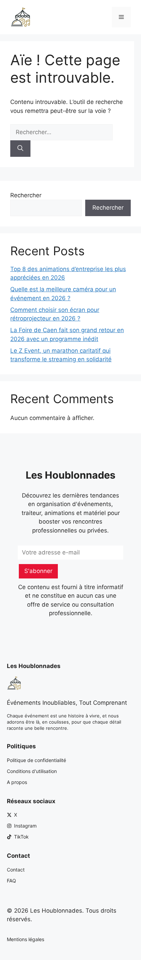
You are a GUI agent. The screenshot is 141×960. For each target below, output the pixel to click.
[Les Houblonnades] (20, 16)
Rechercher (25, 195)
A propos (17, 782)
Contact (16, 870)
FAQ (11, 880)
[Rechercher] (20, 148)
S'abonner (38, 570)
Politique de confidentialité (36, 760)
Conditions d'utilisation (32, 771)
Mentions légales (25, 939)
